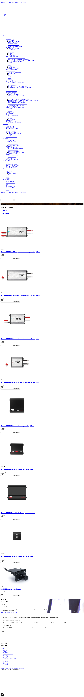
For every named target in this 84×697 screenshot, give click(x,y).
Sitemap (2, 668)
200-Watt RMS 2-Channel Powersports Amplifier (17, 469)
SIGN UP (3, 648)
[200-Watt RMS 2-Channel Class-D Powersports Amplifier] (42, 362)
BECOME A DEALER (15, 2)
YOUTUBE (5, 663)
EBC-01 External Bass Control (11, 589)
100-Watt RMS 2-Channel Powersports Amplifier (17, 556)
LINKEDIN (5, 665)
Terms (9, 668)
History (4, 651)
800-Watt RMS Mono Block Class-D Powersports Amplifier (21, 295)
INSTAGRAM (6, 664)
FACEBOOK (6, 661)
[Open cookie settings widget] (2, 694)
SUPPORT (5, 656)
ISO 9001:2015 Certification (18, 668)
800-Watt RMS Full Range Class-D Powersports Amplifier (20, 252)
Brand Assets (42, 659)
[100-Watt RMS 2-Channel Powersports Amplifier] (42, 536)
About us (5, 650)
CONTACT (5, 655)
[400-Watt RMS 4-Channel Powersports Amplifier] (42, 405)
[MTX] (14, 12)
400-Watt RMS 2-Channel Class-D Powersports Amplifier (20, 339)
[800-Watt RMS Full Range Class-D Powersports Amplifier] (42, 232)
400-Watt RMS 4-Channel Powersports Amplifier (17, 426)
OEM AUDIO (23, 2)
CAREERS (5, 652)
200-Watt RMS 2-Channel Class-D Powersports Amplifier (20, 382)
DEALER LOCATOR (5, 2)
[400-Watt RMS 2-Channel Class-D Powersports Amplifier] (42, 318)
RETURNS (5, 657)
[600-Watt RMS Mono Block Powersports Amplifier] (42, 492)
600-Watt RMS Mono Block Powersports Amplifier (18, 513)
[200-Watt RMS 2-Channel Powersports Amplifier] (42, 449)
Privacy (6, 668)
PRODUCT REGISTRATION (9, 658)
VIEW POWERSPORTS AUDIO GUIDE (9, 612)
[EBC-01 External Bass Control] (42, 574)
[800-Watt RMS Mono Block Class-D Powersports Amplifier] (42, 275)
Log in (4, 14)
